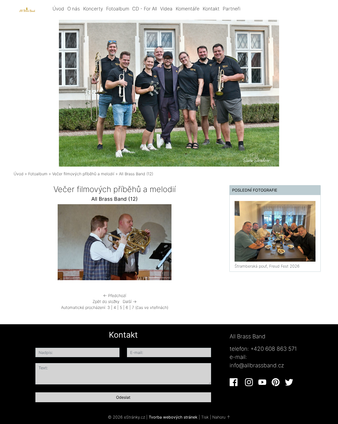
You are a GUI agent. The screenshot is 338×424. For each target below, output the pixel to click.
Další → (130, 301)
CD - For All (144, 9)
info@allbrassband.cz (257, 365)
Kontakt (211, 9)
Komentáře (187, 9)
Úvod (58, 9)
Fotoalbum (117, 9)
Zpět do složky (106, 301)
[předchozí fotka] (21, 243)
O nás (73, 9)
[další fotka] (207, 243)
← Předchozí (114, 295)
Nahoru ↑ (221, 417)
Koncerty (93, 9)
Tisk (205, 417)
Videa (166, 9)
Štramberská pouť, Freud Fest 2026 (267, 266)
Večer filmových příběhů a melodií (84, 173)
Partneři (231, 9)
